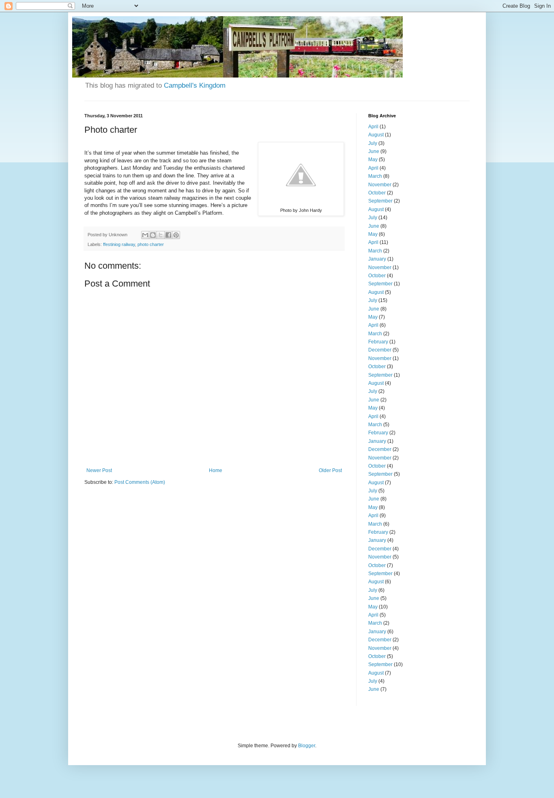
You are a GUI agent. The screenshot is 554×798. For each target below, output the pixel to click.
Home (215, 470)
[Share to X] (161, 235)
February (378, 342)
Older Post (330, 470)
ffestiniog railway (119, 244)
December (379, 350)
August (376, 135)
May (373, 159)
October (377, 193)
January (377, 259)
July (372, 143)
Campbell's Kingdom (194, 85)
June (373, 151)
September (380, 201)
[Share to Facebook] (168, 235)
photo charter (150, 244)
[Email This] (145, 235)
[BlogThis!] (153, 235)
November (379, 185)
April (373, 126)
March (375, 176)
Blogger (306, 745)
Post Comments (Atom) (139, 482)
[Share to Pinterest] (176, 235)
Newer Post (99, 470)
